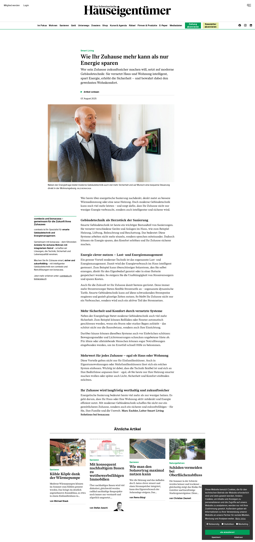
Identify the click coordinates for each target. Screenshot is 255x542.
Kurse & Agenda (118, 25)
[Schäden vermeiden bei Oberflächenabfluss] (187, 449)
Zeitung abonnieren (193, 25)
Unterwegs (83, 25)
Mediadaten (176, 25)
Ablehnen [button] (238, 537)
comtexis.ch (65, 275)
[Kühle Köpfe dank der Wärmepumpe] (68, 452)
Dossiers (95, 25)
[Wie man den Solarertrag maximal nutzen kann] (147, 448)
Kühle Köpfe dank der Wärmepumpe (65, 476)
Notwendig (213, 524)
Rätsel (132, 25)
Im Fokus (42, 25)
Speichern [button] (216, 537)
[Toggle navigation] (249, 5)
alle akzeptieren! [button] (227, 532)
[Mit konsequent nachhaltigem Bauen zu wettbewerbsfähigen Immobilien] (108, 447)
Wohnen (53, 25)
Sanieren (64, 25)
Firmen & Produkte (147, 25)
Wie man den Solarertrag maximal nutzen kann (146, 470)
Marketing (243, 524)
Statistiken (228, 524)
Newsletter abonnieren (211, 25)
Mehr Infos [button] (240, 518)
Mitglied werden (12, 5)
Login (26, 5)
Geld (73, 25)
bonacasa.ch (40, 279)
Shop (105, 25)
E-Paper (163, 25)
